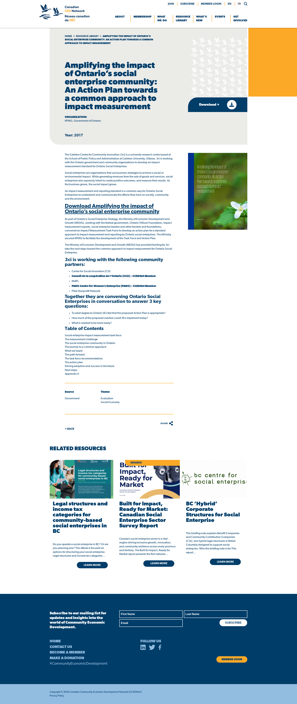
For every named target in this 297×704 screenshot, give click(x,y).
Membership (142, 16)
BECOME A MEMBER (67, 652)
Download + (209, 105)
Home (68, 36)
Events (220, 16)
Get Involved (240, 18)
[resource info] (214, 479)
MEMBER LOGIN (211, 4)
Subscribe (187, 4)
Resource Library (183, 18)
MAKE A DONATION (67, 658)
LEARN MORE (92, 565)
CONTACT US (61, 647)
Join (171, 4)
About (120, 16)
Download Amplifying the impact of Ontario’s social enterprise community (112, 209)
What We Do (162, 18)
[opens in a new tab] (81, 479)
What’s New (201, 18)
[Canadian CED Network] (64, 20)
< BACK (69, 429)
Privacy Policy (57, 696)
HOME (55, 641)
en (229, 4)
